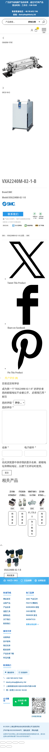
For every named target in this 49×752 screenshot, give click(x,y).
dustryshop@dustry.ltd (16, 682)
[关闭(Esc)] (21, 742)
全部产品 (6, 603)
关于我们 (6, 619)
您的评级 (8, 402)
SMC (27, 235)
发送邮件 (24, 672)
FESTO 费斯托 (32, 603)
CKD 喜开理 (31, 611)
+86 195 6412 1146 (14, 678)
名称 (5, 447)
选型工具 (6, 611)
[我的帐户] (32, 30)
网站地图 (35, 730)
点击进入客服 (22, 701)
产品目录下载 (8, 653)
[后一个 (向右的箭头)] (9, 746)
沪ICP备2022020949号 (12, 730)
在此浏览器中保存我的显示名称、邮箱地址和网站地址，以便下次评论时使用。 (24, 464)
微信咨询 (10, 672)
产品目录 (6, 607)
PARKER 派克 (31, 615)
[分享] (15, 742)
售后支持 (6, 645)
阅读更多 (12, 518)
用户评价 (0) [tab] (11, 378)
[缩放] (3, 742)
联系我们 (6, 623)
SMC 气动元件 (32, 599)
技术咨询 (6, 641)
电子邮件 (30, 447)
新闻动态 (6, 615)
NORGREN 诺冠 (32, 607)
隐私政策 (26, 730)
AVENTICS (30, 619)
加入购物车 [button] (32, 527)
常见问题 (6, 658)
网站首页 (6, 599)
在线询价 (6, 637)
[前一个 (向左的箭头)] (3, 746)
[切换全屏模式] (9, 742)
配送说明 (6, 649)
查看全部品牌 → (32, 624)
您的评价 (8, 407)
